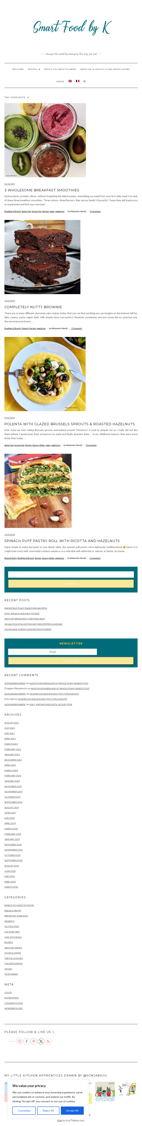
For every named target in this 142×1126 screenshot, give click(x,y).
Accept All (72, 1110)
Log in (8, 992)
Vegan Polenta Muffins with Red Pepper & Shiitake (33, 624)
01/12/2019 (9, 184)
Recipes (33, 69)
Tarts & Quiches (13, 958)
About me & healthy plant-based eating (105, 69)
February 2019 (12, 834)
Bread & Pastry (10, 558)
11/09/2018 (9, 534)
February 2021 (12, 749)
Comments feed (13, 1003)
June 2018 (10, 871)
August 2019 (11, 807)
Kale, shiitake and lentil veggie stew (51, 704)
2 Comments (76, 328)
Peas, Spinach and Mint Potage (22, 613)
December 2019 (13, 786)
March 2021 (11, 744)
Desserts (25, 328)
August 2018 (11, 865)
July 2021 (9, 728)
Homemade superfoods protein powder (27, 629)
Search (71, 583)
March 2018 (11, 886)
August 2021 (11, 722)
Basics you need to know (60, 69)
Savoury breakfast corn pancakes (24, 618)
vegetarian (59, 211)
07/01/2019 (9, 418)
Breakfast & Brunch (12, 211)
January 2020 (12, 781)
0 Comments (95, 211)
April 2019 (10, 823)
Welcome (18, 69)
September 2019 (13, 802)
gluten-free (26, 211)
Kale (59, 1120)
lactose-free (37, 211)
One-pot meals (13, 937)
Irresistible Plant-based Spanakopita (25, 608)
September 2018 (13, 860)
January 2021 (12, 754)
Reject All (48, 1110)
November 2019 (13, 791)
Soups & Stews (12, 952)
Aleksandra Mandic (15, 683)
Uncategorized (13, 963)
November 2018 (13, 849)
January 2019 (12, 839)
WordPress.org (13, 1008)
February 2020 (12, 775)
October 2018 (12, 855)
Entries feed (11, 997)
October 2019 (12, 797)
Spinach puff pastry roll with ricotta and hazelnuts (62, 541)
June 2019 (10, 812)
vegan (52, 211)
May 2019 (9, 818)
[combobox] (71, 574)
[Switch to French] (77, 81)
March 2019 (11, 828)
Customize (24, 1110)
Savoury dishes (38, 445)
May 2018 (9, 876)
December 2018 (13, 844)
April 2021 (10, 738)
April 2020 (10, 765)
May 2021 (9, 733)
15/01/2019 (9, 300)
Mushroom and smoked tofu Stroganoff (54, 693)
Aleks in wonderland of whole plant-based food (59, 683)
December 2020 (13, 759)
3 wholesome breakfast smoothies (41, 190)
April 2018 (10, 881)
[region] (48, 1099)
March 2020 (11, 770)
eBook (60, 81)
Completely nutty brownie (33, 307)
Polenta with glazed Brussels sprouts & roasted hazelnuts (69, 424)
